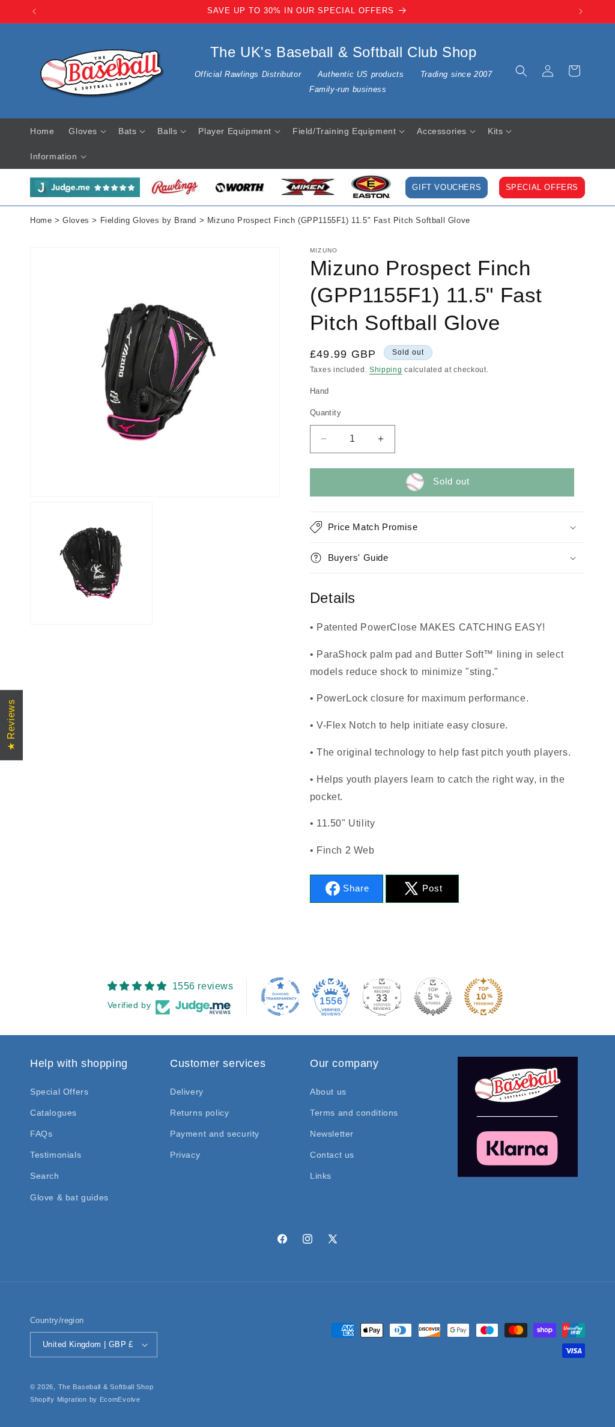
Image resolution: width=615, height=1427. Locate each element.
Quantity (325, 412)
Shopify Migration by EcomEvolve (85, 1399)
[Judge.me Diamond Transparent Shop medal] (280, 996)
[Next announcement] (581, 11)
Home (41, 220)
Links (321, 1176)
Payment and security (214, 1133)
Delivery (187, 1091)
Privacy (185, 1155)
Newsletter (332, 1133)
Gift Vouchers (446, 187)
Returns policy (199, 1112)
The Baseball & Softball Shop (106, 1386)
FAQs (41, 1133)
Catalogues (53, 1112)
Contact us (332, 1155)
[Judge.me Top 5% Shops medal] (433, 996)
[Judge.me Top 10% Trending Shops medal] (483, 996)
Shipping (385, 369)
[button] (521, 71)
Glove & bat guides (69, 1197)
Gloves (75, 220)
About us (328, 1091)
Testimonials (55, 1155)
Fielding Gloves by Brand (148, 220)
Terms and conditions (354, 1112)
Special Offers (542, 187)
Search (44, 1176)
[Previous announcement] (34, 11)
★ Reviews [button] (11, 724)
